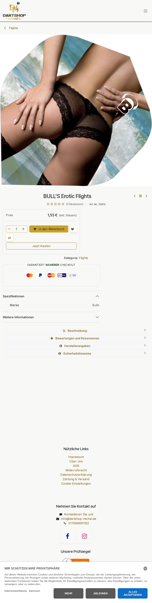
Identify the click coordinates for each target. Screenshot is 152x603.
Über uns (76, 461)
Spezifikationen (13, 296)
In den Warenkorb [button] (51, 229)
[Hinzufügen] (24, 229)
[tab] (76, 331)
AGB (76, 466)
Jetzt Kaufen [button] (41, 246)
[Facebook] (67, 536)
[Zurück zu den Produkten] (140, 195)
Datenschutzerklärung (76, 474)
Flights (13, 28)
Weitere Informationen (18, 317)
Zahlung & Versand (76, 479)
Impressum (76, 457)
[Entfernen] (9, 229)
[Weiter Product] (146, 196)
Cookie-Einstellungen (76, 483)
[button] (9, 237)
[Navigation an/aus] (145, 11)
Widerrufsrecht (76, 470)
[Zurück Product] (135, 196)
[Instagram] (84, 536)
